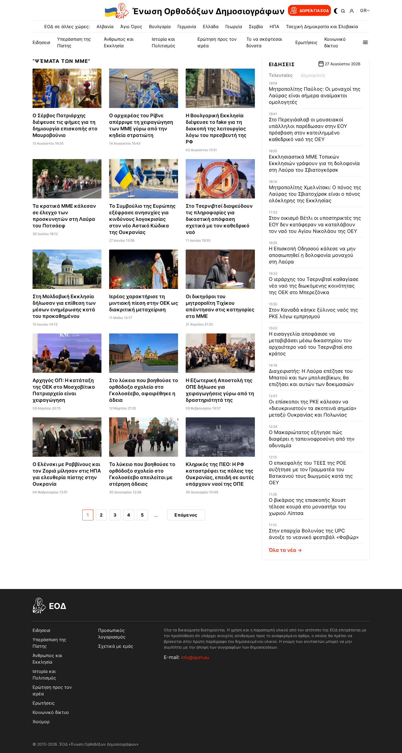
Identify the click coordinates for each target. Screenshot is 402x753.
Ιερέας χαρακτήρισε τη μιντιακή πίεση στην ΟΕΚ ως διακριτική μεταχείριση (143, 303)
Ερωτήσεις (306, 42)
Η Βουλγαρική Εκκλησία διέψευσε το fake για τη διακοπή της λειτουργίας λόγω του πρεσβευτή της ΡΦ (216, 129)
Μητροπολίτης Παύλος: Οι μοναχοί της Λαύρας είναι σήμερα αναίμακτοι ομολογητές (314, 95)
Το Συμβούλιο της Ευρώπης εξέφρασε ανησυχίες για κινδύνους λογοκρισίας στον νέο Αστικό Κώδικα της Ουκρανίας (142, 219)
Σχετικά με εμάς (115, 646)
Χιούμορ (41, 721)
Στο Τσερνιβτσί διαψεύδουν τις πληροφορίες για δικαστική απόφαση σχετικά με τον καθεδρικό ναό (219, 219)
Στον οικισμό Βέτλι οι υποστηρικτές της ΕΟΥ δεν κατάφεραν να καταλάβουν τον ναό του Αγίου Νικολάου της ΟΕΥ (315, 224)
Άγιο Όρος (131, 26)
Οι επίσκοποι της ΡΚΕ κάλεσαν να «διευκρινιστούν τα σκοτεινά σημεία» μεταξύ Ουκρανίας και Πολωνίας (313, 408)
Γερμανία (186, 26)
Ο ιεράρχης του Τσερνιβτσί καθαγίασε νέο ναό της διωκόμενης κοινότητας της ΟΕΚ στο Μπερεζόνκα (314, 285)
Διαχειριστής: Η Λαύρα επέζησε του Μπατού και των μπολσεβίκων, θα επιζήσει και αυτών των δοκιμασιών (311, 377)
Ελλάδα (211, 26)
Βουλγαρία (160, 26)
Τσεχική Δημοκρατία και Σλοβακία (322, 26)
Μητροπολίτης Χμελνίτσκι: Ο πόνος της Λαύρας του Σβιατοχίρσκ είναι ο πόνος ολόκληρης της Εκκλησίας (315, 193)
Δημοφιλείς (313, 75)
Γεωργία (233, 26)
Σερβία (256, 26)
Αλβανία (105, 26)
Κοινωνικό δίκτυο (51, 712)
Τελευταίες (281, 75)
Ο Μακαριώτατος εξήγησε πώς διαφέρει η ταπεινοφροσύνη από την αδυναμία (311, 438)
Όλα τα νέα (282, 550)
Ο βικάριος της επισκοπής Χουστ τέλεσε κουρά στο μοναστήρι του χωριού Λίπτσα (307, 506)
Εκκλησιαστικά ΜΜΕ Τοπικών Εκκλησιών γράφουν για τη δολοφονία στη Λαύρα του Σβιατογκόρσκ (314, 163)
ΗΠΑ (274, 26)
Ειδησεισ (41, 42)
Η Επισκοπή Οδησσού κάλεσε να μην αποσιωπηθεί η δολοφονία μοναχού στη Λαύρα (312, 255)
